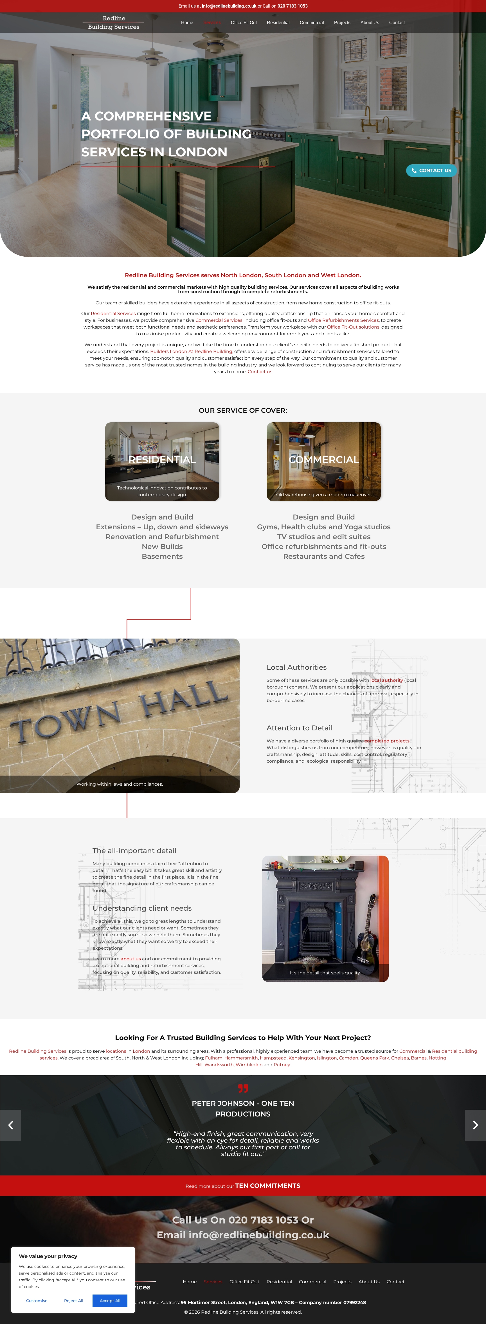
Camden (348, 1058)
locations (116, 1051)
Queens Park (374, 1058)
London (141, 1051)
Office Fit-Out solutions (353, 327)
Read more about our (243, 1186)
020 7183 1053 (263, 1220)
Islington (327, 1058)
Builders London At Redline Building (191, 351)
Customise (37, 1300)
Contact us (260, 371)
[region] (73, 1280)
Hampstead (273, 1058)
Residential (278, 22)
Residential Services (113, 313)
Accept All (110, 1300)
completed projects (387, 741)
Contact (397, 22)
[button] (10, 1125)
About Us (370, 22)
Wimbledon (250, 1064)
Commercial (312, 22)
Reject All (73, 1300)
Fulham (213, 1058)
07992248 (354, 1302)
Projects (342, 22)
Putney (282, 1064)
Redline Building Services (37, 1051)
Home (187, 22)
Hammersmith (241, 1058)
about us (131, 958)
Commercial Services (218, 320)
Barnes (419, 1058)
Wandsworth (219, 1064)
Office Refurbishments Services (343, 320)
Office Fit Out (244, 22)
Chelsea (400, 1058)
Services (212, 22)
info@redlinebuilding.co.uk (259, 1235)
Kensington (302, 1058)
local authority (386, 680)
